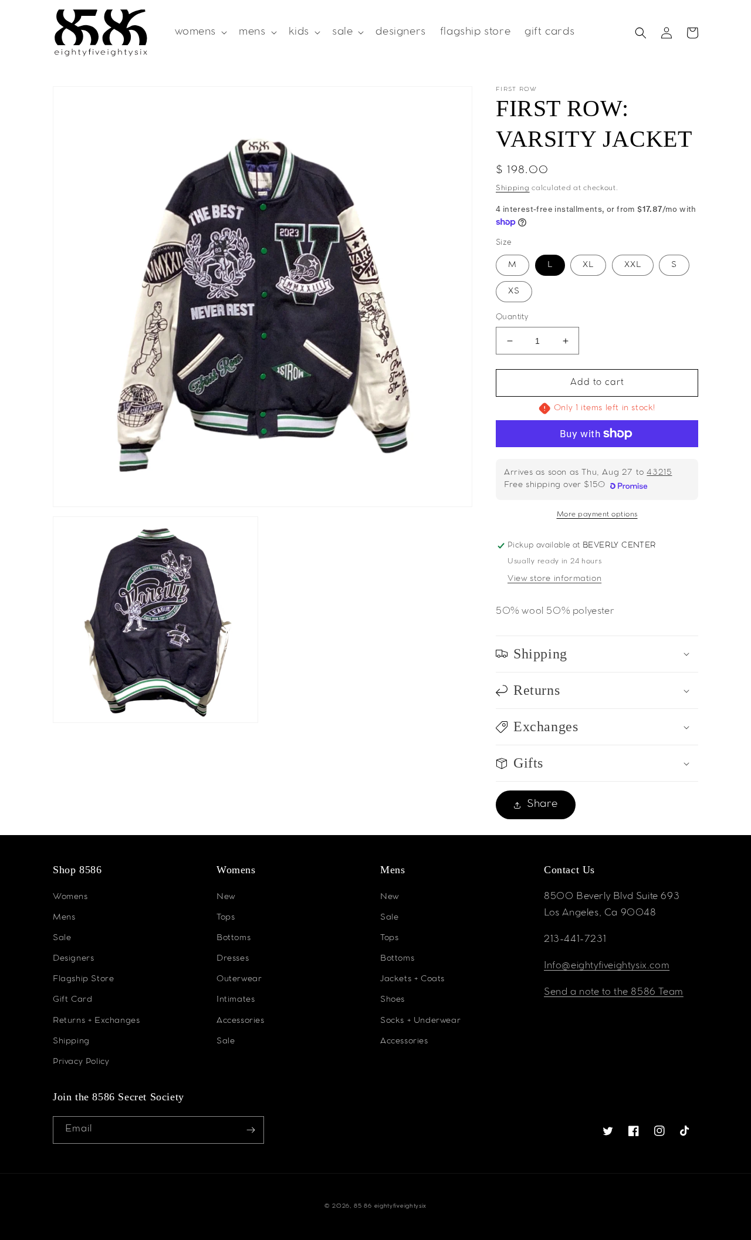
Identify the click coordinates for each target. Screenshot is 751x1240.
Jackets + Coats (412, 979)
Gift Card (72, 1000)
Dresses (232, 959)
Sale (62, 938)
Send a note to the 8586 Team (614, 992)
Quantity (512, 318)
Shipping (513, 188)
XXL (632, 265)
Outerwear (239, 979)
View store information (554, 579)
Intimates (235, 1000)
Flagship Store (83, 979)
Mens (64, 918)
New (225, 897)
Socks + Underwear (420, 1021)
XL (588, 265)
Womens (70, 897)
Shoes (392, 1000)
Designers (73, 959)
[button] (200, 32)
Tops (225, 918)
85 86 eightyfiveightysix (390, 1206)
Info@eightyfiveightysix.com (606, 966)
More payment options (597, 514)
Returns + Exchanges (96, 1021)
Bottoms (233, 938)
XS (514, 291)
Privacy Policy (81, 1062)
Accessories (240, 1021)
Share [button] (542, 805)
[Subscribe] (250, 1130)
